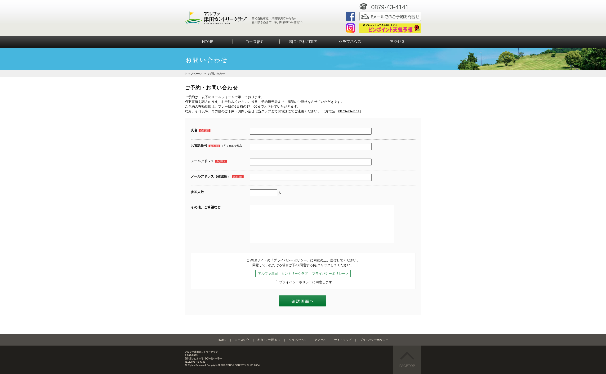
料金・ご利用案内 (269, 340)
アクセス (320, 340)
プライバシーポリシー (374, 340)
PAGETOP (407, 366)
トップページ (193, 73)
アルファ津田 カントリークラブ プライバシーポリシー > (303, 273)
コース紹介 (242, 340)
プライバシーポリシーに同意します (305, 282)
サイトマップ (342, 340)
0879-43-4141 (349, 111)
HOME (222, 340)
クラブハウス (297, 340)
